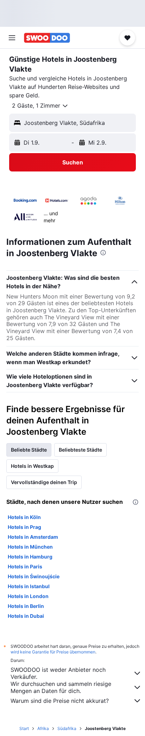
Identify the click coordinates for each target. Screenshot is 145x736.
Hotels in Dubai (26, 616)
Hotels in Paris (25, 566)
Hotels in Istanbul (29, 586)
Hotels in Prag (24, 527)
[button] (12, 38)
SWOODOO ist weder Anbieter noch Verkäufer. (58, 673)
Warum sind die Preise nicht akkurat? (60, 700)
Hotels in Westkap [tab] (32, 466)
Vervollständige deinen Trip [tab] (44, 482)
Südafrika (66, 728)
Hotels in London (28, 596)
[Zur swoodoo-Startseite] (47, 38)
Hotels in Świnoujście (33, 576)
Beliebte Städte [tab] (29, 450)
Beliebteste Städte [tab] (80, 450)
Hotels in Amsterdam (33, 537)
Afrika (43, 728)
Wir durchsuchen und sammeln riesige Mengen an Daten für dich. (61, 687)
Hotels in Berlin (26, 606)
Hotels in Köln (24, 517)
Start (24, 728)
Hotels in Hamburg (30, 557)
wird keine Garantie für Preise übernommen (53, 651)
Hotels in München (30, 547)
